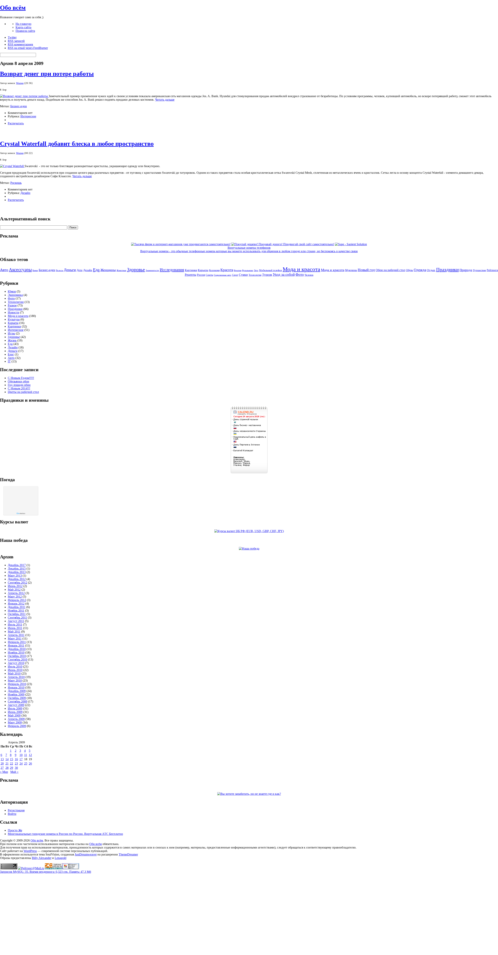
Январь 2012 (16, 603)
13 (2, 759)
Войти (12, 813)
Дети (79, 270)
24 (21, 763)
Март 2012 (15, 596)
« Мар (4, 771)
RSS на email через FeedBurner (28, 48)
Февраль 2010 (17, 684)
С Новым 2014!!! (19, 388)
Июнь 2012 (15, 586)
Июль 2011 (15, 624)
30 (16, 767)
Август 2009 (16, 705)
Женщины (108, 270)
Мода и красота (301, 269)
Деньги (70, 270)
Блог (11, 354)
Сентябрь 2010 (17, 659)
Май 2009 (14, 715)
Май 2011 (14, 631)
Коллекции (214, 270)
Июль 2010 (15, 666)
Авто (4, 270)
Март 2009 (15, 722)
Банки (35, 270)
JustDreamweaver (86, 854)
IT (9, 361)
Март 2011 (15, 638)
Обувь (409, 270)
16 (16, 759)
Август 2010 (16, 663)
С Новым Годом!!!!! (21, 378)
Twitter (12, 37)
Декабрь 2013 (17, 572)
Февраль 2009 (17, 726)
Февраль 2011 (17, 642)
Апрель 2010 (16, 677)
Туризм (267, 274)
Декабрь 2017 (17, 565)
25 (25, 763)
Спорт (235, 275)
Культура (14, 319)
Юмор (12, 291)
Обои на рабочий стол (390, 270)
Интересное (28, 116)
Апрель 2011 (16, 635)
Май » (14, 771)
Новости (13, 312)
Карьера (203, 270)
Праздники (447, 269)
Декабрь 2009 (17, 691)
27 (2, 767)
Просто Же (15, 830)
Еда (96, 269)
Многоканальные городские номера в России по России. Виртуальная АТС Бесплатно (65, 833)
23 (16, 763)
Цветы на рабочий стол (23, 392)
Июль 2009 (15, 708)
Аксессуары (20, 269)
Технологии (255, 274)
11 (25, 755)
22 (11, 763)
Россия (201, 274)
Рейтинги (492, 270)
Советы (209, 275)
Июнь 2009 (15, 712)
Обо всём (13, 7)
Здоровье (136, 269)
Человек (309, 275)
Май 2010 (14, 673)
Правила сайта (25, 30)
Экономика (15, 295)
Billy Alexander (41, 858)
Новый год (366, 270)
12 (30, 755)
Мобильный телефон (270, 270)
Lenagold (60, 858)
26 (30, 763)
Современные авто (222, 275)
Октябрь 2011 (17, 614)
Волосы (59, 270)
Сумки (243, 274)
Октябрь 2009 (17, 698)
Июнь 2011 (15, 628)
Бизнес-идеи (18, 106)
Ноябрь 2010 (16, 652)
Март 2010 (15, 680)
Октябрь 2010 (17, 656)
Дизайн (25, 193)
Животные (121, 270)
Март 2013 (15, 575)
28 (7, 767)
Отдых (431, 270)
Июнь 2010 (15, 670)
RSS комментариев (20, 44)
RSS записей (16, 41)
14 (7, 759)
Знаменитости (152, 270)
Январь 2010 (16, 687)
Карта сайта (23, 27)
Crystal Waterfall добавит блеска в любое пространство (77, 143)
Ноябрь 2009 (16, 694)
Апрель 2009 (16, 719)
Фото (299, 274)
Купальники (247, 270)
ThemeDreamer (128, 854)
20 (2, 763)
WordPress (30, 851)
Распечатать (16, 123)
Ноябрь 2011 (16, 610)
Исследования (172, 269)
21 (7, 763)
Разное (12, 305)
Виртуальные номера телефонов (249, 247)
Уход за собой (284, 274)
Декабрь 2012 (17, 579)
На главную (23, 23)
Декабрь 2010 (17, 649)
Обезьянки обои (18, 381)
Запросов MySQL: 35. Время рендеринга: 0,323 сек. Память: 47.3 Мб (45, 871)
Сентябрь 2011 (17, 617)
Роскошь (16, 182)
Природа (465, 270)
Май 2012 (14, 589)
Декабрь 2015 (17, 568)
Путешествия (479, 270)
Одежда (420, 270)
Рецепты (190, 274)
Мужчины (351, 270)
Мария (20, 83)
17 (21, 759)
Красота (226, 270)
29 (11, 767)
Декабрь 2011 (16, 607)
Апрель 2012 (16, 593)
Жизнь (12, 340)
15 (11, 759)
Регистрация (16, 810)
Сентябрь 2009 (17, 701)
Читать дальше (164, 99)
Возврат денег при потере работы (47, 73)
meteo (21, 513)
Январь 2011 (16, 645)
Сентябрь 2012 (17, 582)
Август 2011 (16, 621)
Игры (11, 333)
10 (21, 755)
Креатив (237, 270)
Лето (256, 270)
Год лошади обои (19, 385)
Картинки (191, 270)
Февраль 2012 (17, 600)
